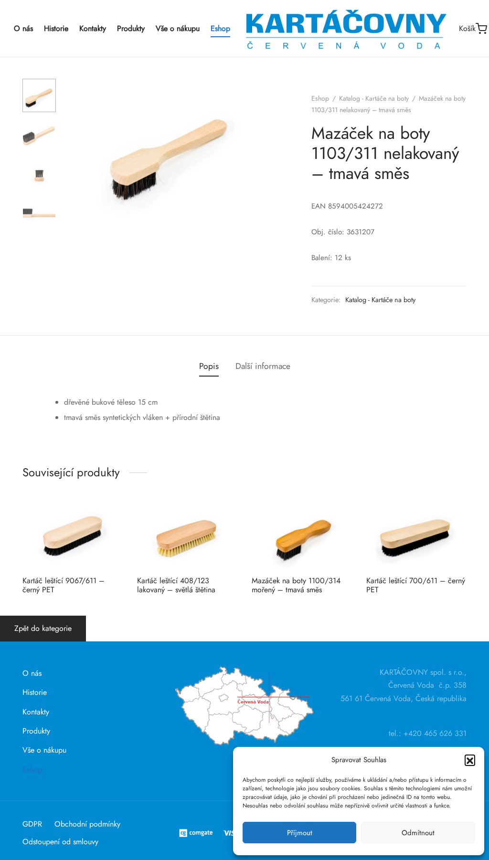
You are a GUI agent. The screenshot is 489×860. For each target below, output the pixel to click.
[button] (470, 760)
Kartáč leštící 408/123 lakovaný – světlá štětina (176, 585)
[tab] (209, 366)
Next (266, 148)
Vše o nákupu (178, 28)
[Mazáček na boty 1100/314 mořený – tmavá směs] (302, 535)
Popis (209, 366)
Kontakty (92, 28)
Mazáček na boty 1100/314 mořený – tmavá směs (296, 585)
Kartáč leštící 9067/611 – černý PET (63, 585)
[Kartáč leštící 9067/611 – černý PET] (72, 535)
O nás (23, 28)
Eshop (220, 28)
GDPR (32, 823)
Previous (75, 148)
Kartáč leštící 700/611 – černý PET (415, 585)
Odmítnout (418, 833)
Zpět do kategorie (43, 628)
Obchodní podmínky (87, 823)
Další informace (262, 366)
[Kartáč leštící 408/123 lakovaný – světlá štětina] (187, 535)
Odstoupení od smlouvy (60, 841)
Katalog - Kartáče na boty (374, 98)
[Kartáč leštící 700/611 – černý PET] (416, 535)
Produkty (131, 28)
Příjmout (299, 833)
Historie (56, 28)
